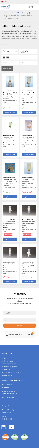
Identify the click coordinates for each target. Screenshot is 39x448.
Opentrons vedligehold (9, 367)
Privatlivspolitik (7, 375)
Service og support (8, 361)
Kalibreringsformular (9, 364)
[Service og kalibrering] (5, 437)
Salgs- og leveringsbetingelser (12, 372)
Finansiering (6, 369)
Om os (4, 358)
